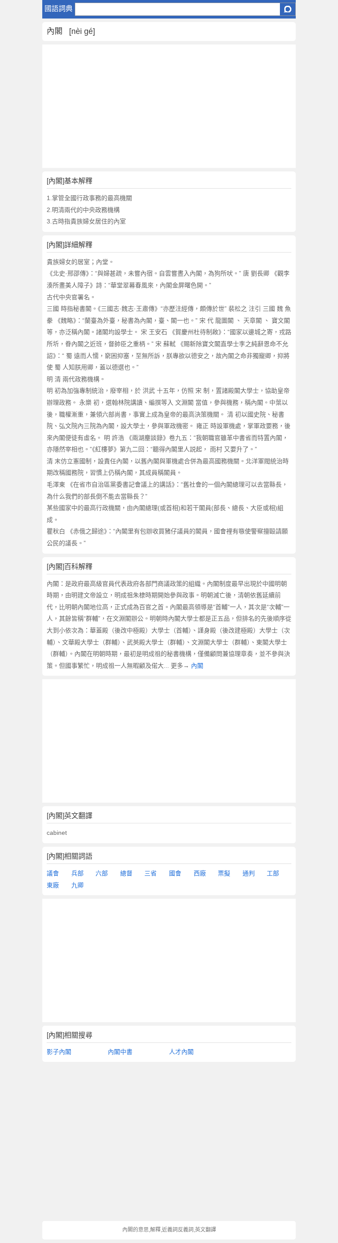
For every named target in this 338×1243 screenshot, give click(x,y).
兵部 (77, 873)
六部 (102, 873)
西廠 (200, 873)
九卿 (77, 885)
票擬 (224, 873)
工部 (273, 873)
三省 (150, 873)
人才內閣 (181, 1051)
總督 (126, 873)
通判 (248, 873)
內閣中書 (120, 1051)
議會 (53, 873)
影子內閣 (59, 1051)
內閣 (197, 665)
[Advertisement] (169, 106)
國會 (175, 873)
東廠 (53, 885)
